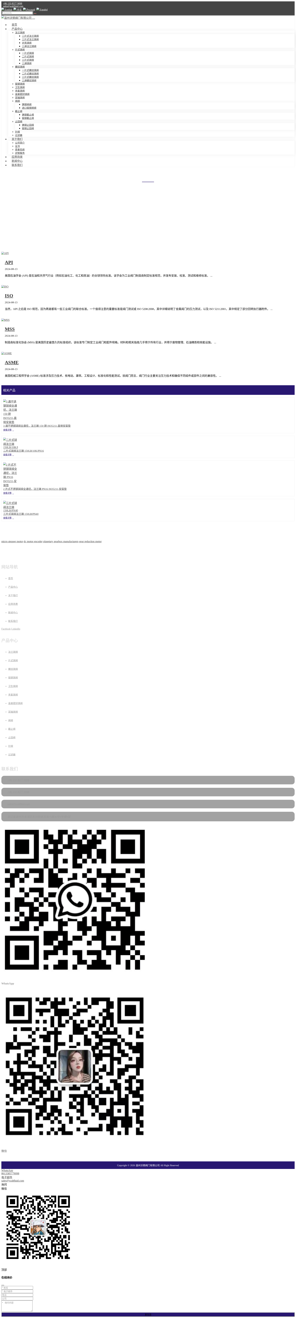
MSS (10, 329)
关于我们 (17, 139)
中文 (19, 9)
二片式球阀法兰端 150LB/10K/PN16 (23, 450)
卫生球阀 (20, 87)
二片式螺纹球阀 (30, 73)
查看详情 (7, 430)
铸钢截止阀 (28, 114)
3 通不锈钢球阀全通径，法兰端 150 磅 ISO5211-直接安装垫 (37, 425)
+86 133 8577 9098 (12, 3)
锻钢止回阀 (28, 128)
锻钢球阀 (20, 84)
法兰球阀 (20, 32)
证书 (17, 146)
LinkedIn (15, 629)
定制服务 (20, 153)
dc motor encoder (33, 541)
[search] (35, 13)
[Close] (2, 1285)
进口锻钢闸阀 (29, 108)
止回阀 (18, 121)
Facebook (6, 629)
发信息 (148, 1314)
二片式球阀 (28, 56)
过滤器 (18, 135)
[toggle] (33, 18)
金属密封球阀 (22, 94)
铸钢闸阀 (27, 104)
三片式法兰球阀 (30, 39)
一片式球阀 (28, 53)
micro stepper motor (12, 541)
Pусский (30, 9)
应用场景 (17, 156)
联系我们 (17, 165)
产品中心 (17, 28)
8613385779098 (10, 1173)
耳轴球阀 (20, 97)
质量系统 (20, 149)
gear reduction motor (90, 541)
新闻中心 (17, 161)
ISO (9, 295)
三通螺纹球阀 (29, 80)
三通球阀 (27, 63)
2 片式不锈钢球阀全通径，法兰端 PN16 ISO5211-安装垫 (35, 489)
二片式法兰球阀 (30, 36)
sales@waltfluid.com (13, 6)
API (9, 262)
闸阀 (17, 101)
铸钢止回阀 (28, 125)
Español (43, 9)
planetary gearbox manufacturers (60, 541)
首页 (14, 24)
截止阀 (18, 111)
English (8, 9)
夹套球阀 (20, 91)
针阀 (17, 132)
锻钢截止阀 (28, 118)
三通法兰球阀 (29, 46)
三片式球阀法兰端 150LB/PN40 (21, 514)
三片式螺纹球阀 (30, 77)
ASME (12, 362)
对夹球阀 (27, 43)
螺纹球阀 (20, 67)
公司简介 (20, 143)
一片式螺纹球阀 (30, 70)
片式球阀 (20, 49)
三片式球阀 (28, 60)
